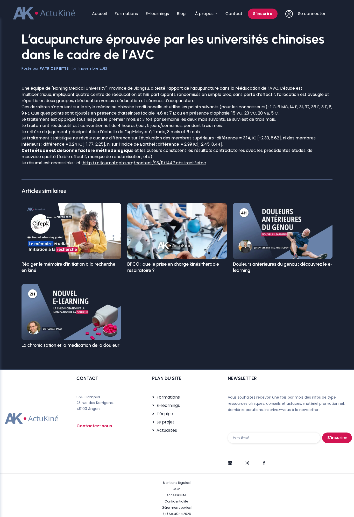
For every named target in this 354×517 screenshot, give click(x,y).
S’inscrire (337, 438)
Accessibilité (176, 495)
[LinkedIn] (230, 461)
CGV (176, 489)
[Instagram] (247, 461)
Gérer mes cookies (176, 507)
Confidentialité (176, 501)
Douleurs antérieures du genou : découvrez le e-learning (282, 267)
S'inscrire (262, 14)
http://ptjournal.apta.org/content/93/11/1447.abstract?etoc (144, 163)
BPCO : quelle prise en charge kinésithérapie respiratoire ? (173, 267)
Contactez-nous (94, 426)
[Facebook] (263, 461)
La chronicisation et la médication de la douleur (70, 345)
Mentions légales (176, 482)
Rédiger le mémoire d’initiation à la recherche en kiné (68, 267)
